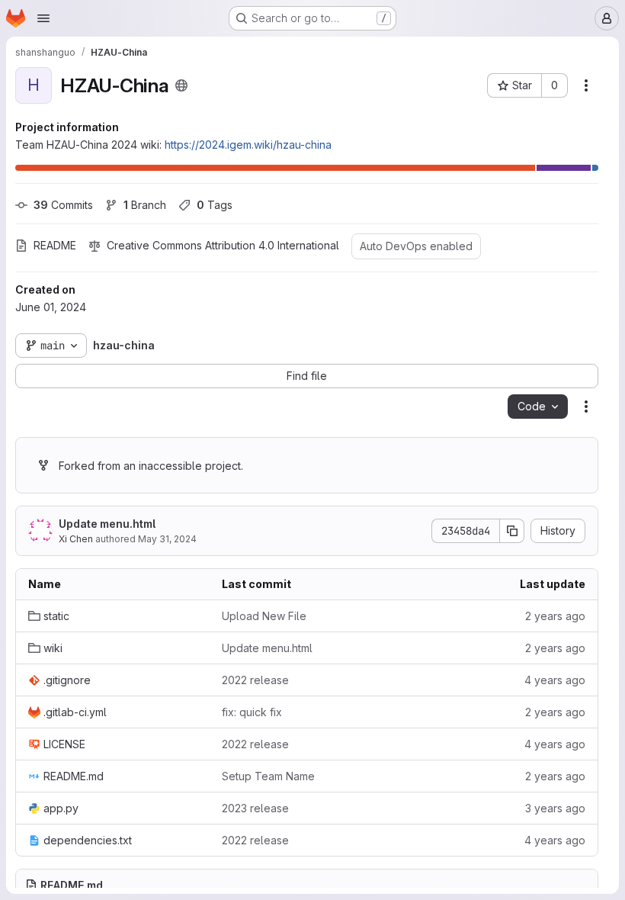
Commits (63, 204)
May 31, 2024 (167, 539)
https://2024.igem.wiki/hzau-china (248, 144)
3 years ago (555, 808)
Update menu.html (107, 523)
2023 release (255, 808)
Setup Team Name (268, 776)
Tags (214, 204)
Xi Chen (76, 539)
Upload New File (264, 615)
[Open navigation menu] (43, 18)
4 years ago (554, 679)
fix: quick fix (252, 712)
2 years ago (555, 615)
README (55, 245)
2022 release (255, 679)
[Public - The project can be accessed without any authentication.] (181, 85)
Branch (144, 204)
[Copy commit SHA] (512, 531)
